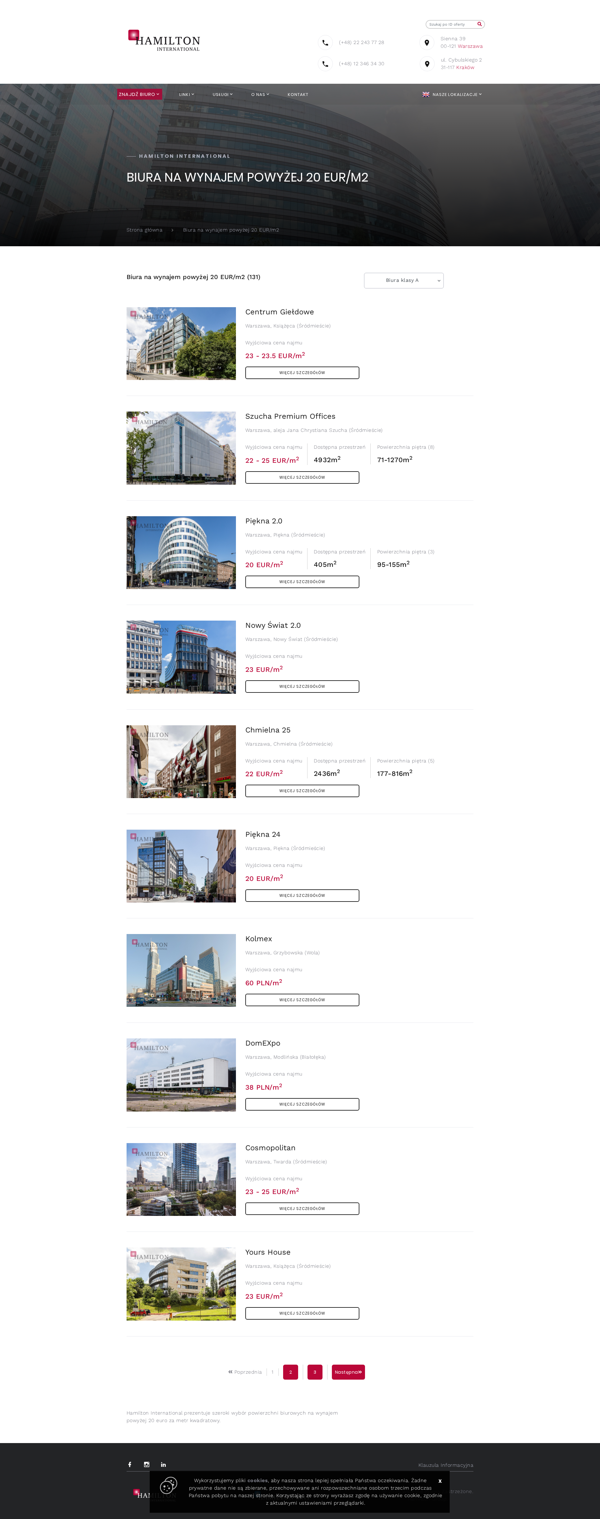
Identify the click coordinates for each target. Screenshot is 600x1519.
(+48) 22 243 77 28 (361, 42)
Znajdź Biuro (137, 94)
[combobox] (404, 280)
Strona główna (144, 230)
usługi (221, 94)
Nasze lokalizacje (455, 94)
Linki (184, 94)
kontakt (298, 94)
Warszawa (470, 46)
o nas (258, 94)
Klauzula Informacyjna (445, 1465)
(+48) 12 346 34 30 (362, 64)
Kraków (465, 67)
